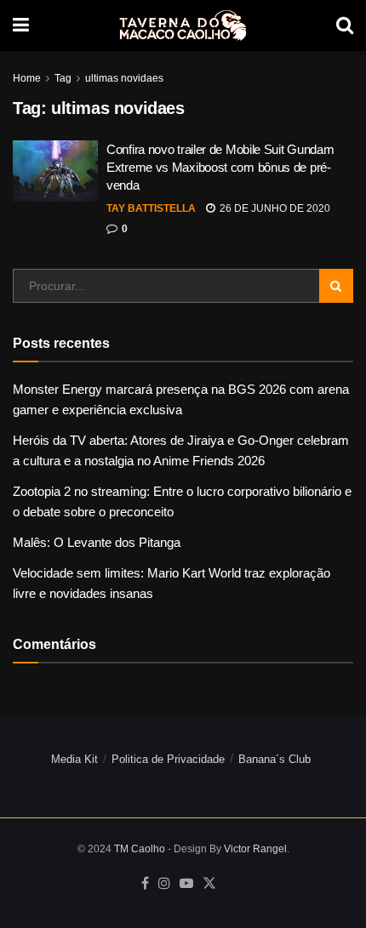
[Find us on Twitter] (209, 883)
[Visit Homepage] (183, 26)
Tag (62, 78)
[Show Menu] (21, 25)
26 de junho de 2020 (273, 208)
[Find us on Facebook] (145, 883)
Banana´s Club (274, 759)
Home (27, 78)
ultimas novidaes (124, 78)
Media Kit (74, 759)
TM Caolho (139, 849)
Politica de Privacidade (168, 759)
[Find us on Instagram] (164, 883)
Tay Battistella (151, 208)
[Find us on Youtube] (186, 883)
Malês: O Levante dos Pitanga (96, 542)
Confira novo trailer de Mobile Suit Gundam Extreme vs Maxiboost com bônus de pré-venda (220, 167)
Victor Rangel (255, 849)
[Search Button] (344, 25)
